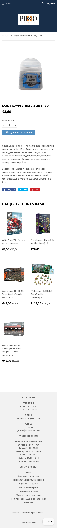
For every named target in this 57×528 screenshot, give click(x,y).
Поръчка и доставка (28, 491)
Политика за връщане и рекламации (28, 499)
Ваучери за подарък (28, 483)
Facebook (28, 503)
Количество (8, 120)
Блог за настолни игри (28, 476)
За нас (28, 472)
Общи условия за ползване (28, 495)
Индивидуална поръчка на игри (28, 480)
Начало (5, 36)
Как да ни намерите (28, 487)
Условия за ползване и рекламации (27, 513)
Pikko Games (30, 523)
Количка (50, 3)
